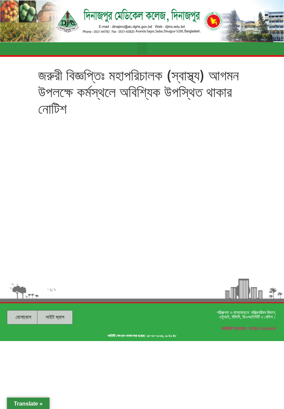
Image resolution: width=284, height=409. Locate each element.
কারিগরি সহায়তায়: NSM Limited (249, 328)
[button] (142, 48)
